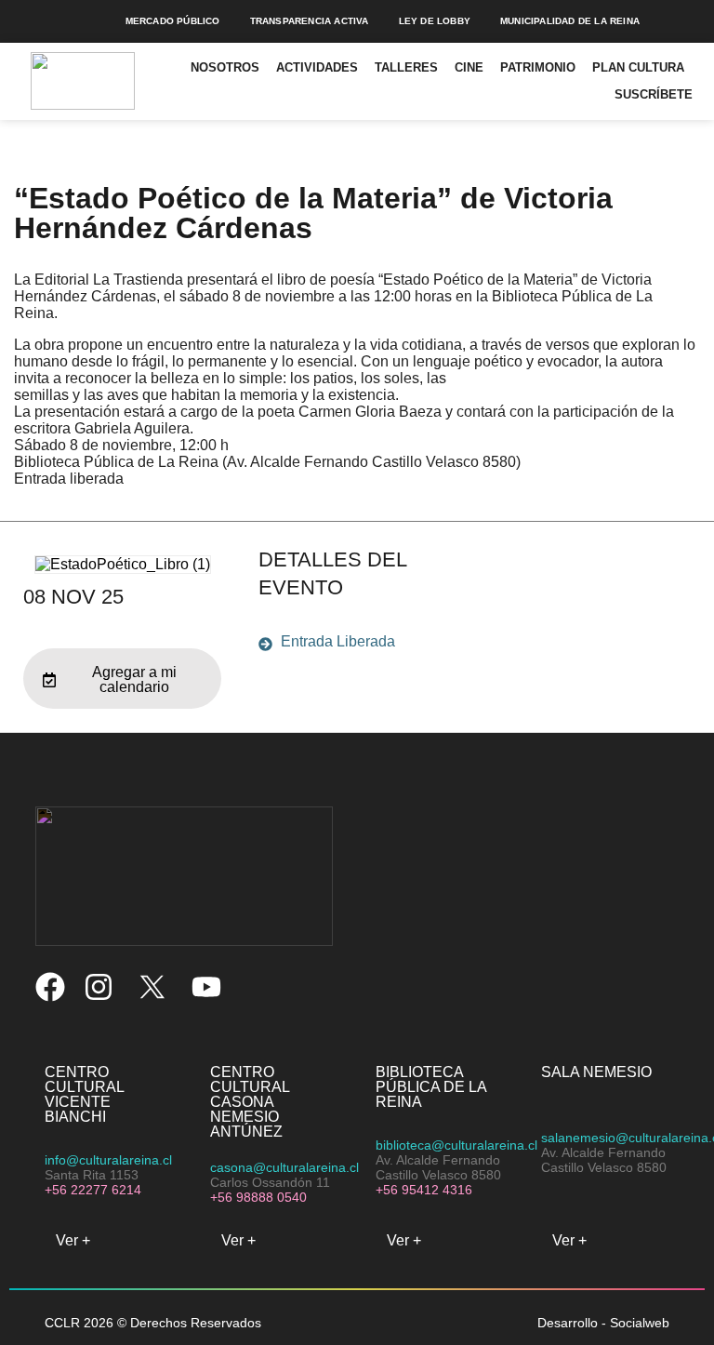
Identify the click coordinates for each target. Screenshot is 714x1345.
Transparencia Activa (309, 21)
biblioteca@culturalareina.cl (456, 1145)
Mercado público (173, 21)
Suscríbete (654, 94)
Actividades (317, 67)
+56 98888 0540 (258, 1197)
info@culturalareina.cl (108, 1159)
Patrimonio (537, 67)
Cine (469, 67)
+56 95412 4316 (424, 1189)
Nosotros (225, 67)
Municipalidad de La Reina (570, 21)
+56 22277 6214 (93, 1189)
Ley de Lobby (434, 21)
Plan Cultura (638, 67)
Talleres (406, 67)
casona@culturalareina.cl (284, 1167)
